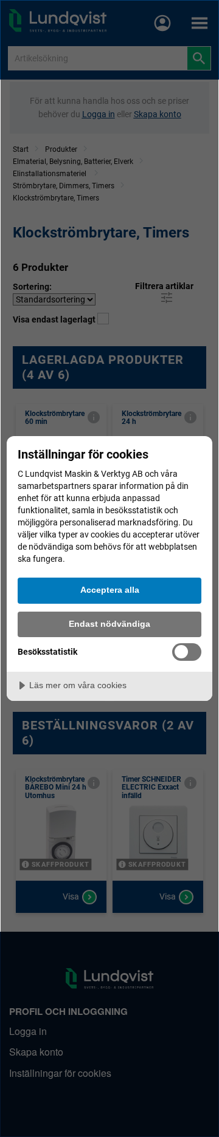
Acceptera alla (109, 590)
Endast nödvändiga (109, 624)
